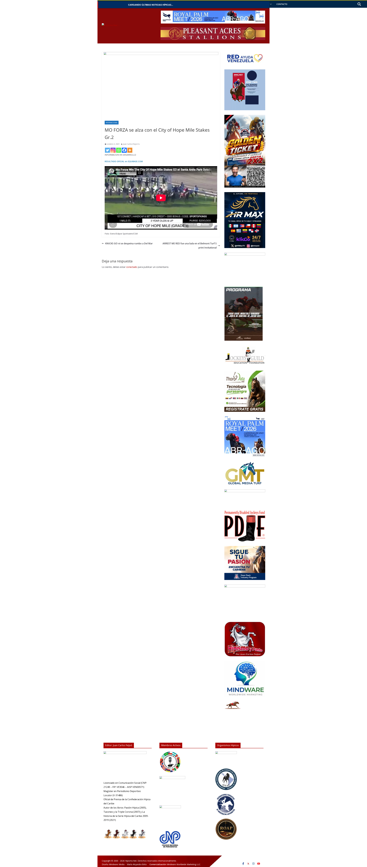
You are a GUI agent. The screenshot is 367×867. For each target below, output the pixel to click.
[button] (270, 4)
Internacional (111, 123)
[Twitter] (107, 150)
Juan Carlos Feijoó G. (131, 144)
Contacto (281, 4)
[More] (129, 150)
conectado (131, 267)
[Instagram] (113, 150)
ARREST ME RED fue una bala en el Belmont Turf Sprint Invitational (190, 245)
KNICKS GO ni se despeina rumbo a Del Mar (129, 243)
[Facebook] (124, 150)
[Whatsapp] (118, 150)
